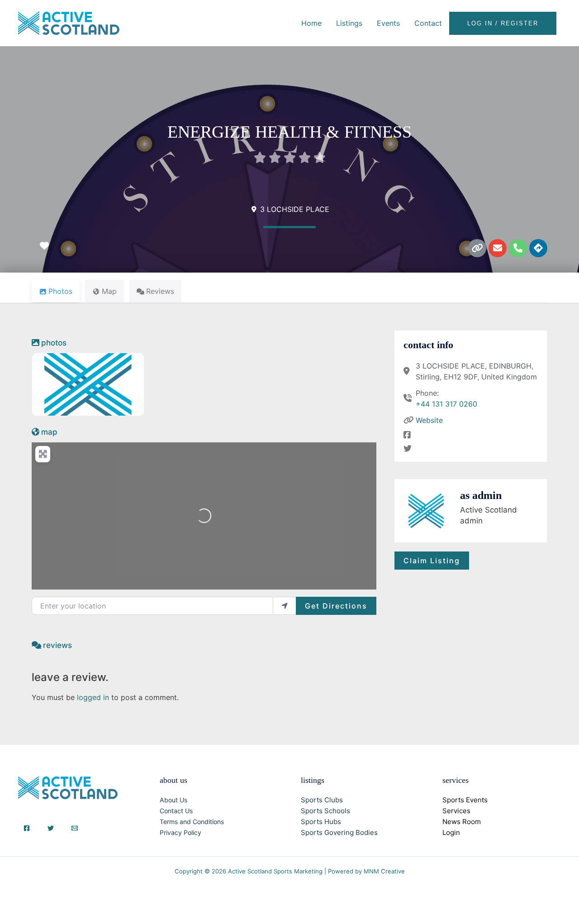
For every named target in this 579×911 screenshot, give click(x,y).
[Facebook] (26, 828)
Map (49, 431)
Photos (53, 342)
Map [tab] (109, 291)
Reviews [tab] (160, 291)
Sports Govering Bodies (339, 832)
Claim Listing (431, 560)
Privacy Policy (180, 832)
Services (456, 810)
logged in (93, 697)
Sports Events (465, 800)
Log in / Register (502, 23)
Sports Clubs (322, 800)
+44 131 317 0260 (446, 403)
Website (429, 420)
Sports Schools (325, 810)
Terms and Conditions (192, 821)
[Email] (74, 828)
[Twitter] (50, 828)
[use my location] (284, 606)
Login (451, 832)
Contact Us (176, 811)
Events (388, 23)
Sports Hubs (321, 821)
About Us (173, 800)
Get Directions (336, 605)
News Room (461, 821)
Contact (428, 23)
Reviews (57, 645)
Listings (349, 23)
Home (311, 23)
